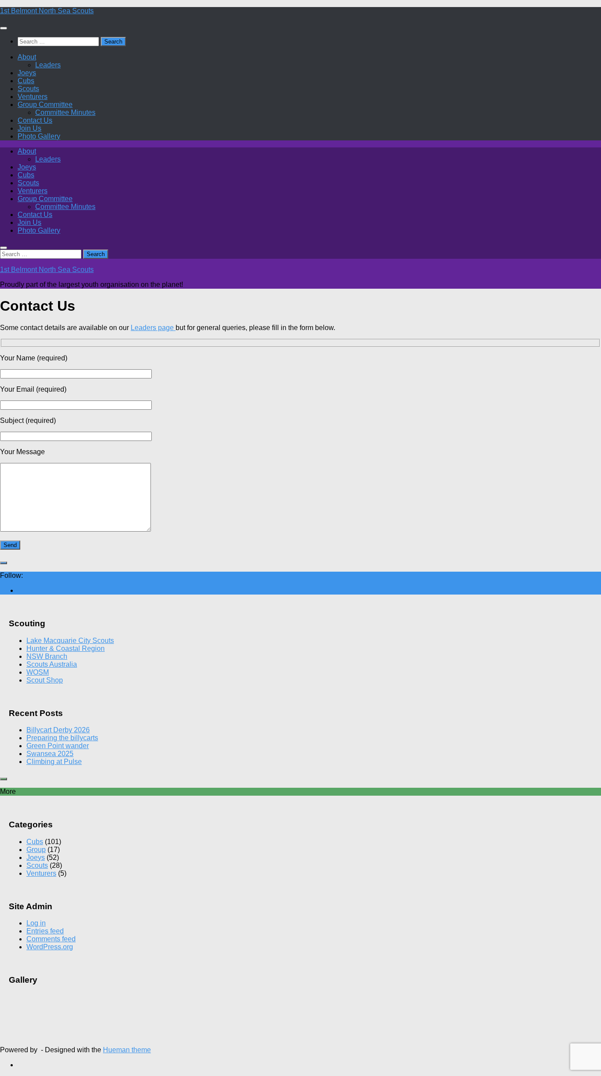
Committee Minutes (65, 112)
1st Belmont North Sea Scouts (47, 11)
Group (36, 849)
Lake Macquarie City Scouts (70, 640)
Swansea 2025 (49, 753)
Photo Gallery (39, 136)
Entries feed (45, 931)
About (27, 57)
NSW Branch (46, 656)
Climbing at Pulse (54, 761)
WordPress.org (49, 947)
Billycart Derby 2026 (58, 730)
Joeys (27, 73)
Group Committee (45, 104)
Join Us (29, 128)
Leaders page (153, 327)
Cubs (26, 80)
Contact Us (35, 120)
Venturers (33, 96)
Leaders (48, 65)
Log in (36, 923)
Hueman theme (127, 1050)
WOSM (37, 672)
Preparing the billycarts (62, 738)
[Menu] (3, 28)
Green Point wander (57, 745)
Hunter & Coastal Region (65, 648)
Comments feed (51, 939)
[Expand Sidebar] (3, 563)
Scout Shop (44, 680)
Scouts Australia (51, 664)
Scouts (28, 88)
